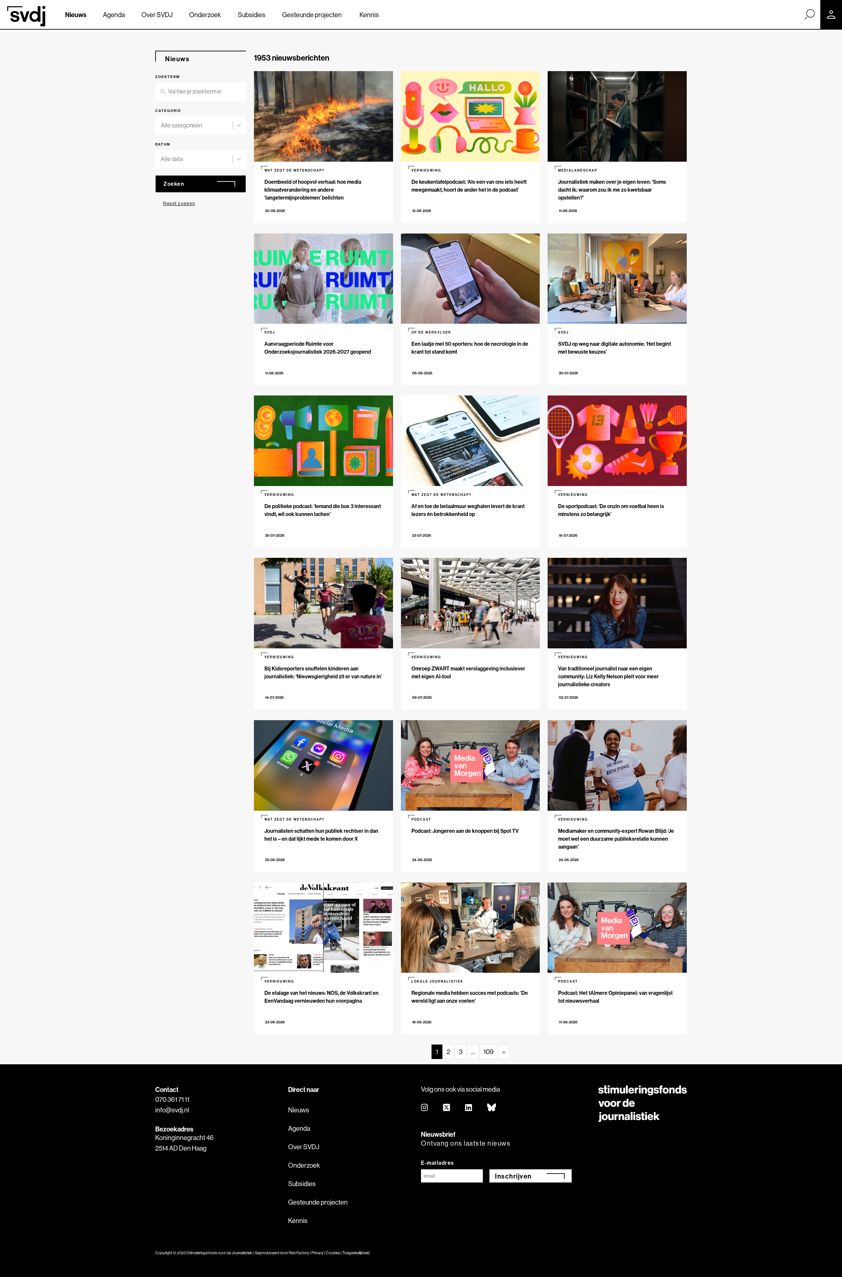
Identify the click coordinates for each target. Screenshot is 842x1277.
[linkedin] (469, 1108)
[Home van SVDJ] (26, 16)
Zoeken (173, 183)
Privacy (317, 1252)
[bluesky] (492, 1108)
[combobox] (200, 125)
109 (488, 1051)
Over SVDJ (157, 15)
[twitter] (447, 1108)
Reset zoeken (179, 203)
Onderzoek (205, 15)
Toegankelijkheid (356, 1252)
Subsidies (251, 15)
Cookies (333, 1252)
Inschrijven (513, 1176)
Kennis (369, 15)
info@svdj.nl (172, 1110)
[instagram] (425, 1108)
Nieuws (76, 15)
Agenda (114, 15)
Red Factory (299, 1252)
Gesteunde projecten (312, 15)
